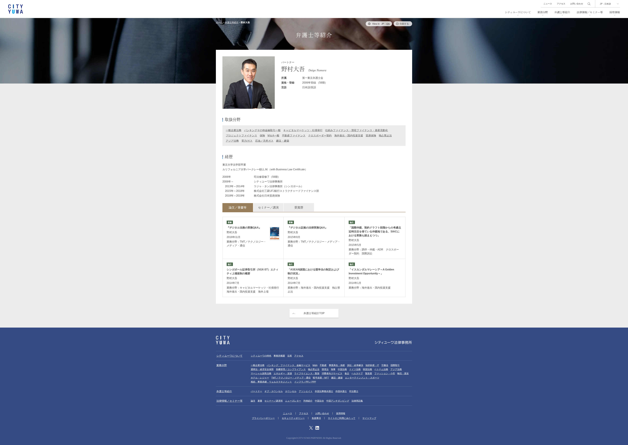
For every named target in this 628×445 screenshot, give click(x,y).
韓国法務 (367, 369)
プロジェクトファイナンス (241, 135)
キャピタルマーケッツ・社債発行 (303, 130)
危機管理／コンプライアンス (291, 369)
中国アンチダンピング (337, 400)
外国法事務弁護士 (324, 391)
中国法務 (342, 369)
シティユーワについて (518, 12)
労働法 (384, 365)
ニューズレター (293, 400)
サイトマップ (369, 418)
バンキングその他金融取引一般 (262, 130)
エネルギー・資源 (283, 373)
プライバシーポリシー (263, 418)
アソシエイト (306, 391)
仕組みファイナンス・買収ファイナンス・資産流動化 (356, 130)
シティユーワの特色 (261, 355)
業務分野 (542, 12)
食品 (347, 373)
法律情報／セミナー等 (590, 12)
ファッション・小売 (384, 373)
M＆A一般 (273, 135)
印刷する (404, 23)
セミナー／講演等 (273, 400)
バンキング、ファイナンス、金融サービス (288, 365)
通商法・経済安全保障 (262, 369)
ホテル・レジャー (260, 377)
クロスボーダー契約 (320, 135)
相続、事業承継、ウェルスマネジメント (271, 381)
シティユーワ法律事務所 (223, 340)
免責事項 (316, 418)
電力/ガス (247, 140)
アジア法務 (232, 140)
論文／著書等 (237, 207)
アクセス (561, 3)
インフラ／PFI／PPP (305, 381)
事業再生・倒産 (337, 365)
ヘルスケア (357, 373)
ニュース (547, 3)
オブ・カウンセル (273, 391)
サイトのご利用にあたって (341, 418)
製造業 (368, 373)
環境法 (325, 369)
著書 (260, 400)
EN (388, 23)
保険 (262, 135)
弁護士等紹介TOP (314, 313)
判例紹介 (308, 400)
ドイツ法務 (355, 369)
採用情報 (614, 12)
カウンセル (291, 391)
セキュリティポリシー (293, 418)
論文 (253, 400)
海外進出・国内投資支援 (348, 135)
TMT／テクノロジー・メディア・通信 (291, 377)
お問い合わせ (576, 3)
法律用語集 (357, 400)
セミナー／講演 (268, 207)
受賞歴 (298, 207)
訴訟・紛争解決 (355, 365)
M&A (315, 365)
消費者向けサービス (332, 373)
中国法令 (319, 400)
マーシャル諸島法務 (261, 373)
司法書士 (353, 391)
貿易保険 (371, 135)
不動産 (323, 365)
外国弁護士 (341, 391)
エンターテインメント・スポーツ (362, 377)
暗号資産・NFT (321, 377)
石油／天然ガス (264, 140)
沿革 (289, 355)
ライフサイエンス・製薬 (306, 373)
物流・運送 (403, 373)
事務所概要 (279, 355)
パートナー (256, 391)
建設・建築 (282, 140)
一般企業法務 (233, 130)
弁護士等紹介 (562, 12)
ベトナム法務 (381, 369)
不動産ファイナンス (293, 135)
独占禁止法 (385, 135)
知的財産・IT (372, 365)
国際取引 (395, 365)
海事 (333, 369)
